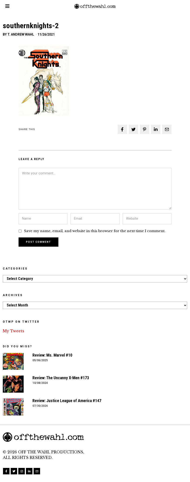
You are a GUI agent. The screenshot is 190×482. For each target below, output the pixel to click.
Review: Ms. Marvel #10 (52, 355)
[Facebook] (122, 129)
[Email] (166, 129)
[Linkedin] (155, 129)
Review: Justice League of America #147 (66, 400)
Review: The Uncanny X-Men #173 (60, 378)
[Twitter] (133, 129)
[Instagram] (21, 471)
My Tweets (13, 331)
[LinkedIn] (29, 471)
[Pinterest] (144, 129)
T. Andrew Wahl (20, 34)
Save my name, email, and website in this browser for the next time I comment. (94, 231)
